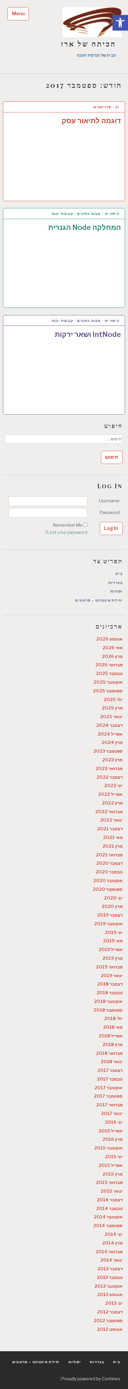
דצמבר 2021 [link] (110, 828)
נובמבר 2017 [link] (110, 1079)
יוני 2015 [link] (114, 1156)
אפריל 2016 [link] (111, 1131)
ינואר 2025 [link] (111, 716)
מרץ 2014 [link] (112, 1243)
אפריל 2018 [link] (111, 1036)
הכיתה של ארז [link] (88, 44)
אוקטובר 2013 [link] (108, 1286)
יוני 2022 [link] (113, 785)
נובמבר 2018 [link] (109, 992)
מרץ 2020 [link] (112, 906)
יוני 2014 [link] (113, 1234)
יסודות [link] (116, 591)
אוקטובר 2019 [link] (108, 923)
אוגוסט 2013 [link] (110, 1294)
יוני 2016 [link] (114, 1122)
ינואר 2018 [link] (112, 1061)
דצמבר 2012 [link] (110, 1312)
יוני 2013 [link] (114, 1303)
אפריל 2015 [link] (111, 1165)
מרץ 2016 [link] (112, 1139)
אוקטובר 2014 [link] (108, 1217)
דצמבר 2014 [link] (110, 1200)
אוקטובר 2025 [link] (108, 682)
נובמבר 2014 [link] (109, 1208)
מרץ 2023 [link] (112, 760)
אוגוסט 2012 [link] (110, 1329)
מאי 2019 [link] (113, 941)
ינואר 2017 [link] (112, 1113)
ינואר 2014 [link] (111, 1260)
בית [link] (119, 573)
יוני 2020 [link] (113, 898)
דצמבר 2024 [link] (109, 725)
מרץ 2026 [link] (112, 656)
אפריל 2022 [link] (110, 794)
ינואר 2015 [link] (112, 1191)
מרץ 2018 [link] (112, 1044)
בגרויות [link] (115, 582)
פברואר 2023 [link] (109, 768)
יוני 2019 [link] (114, 932)
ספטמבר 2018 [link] (108, 1010)
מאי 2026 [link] (112, 647)
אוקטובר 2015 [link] (108, 1148)
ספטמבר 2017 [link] (108, 1096)
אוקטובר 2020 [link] (108, 880)
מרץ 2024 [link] (112, 742)
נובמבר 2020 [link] (109, 872)
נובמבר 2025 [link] (109, 673)
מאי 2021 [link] (113, 837)
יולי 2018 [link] (113, 1018)
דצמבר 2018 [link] (110, 984)
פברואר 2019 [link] (109, 967)
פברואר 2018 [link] (109, 1053)
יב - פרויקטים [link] (106, 107)
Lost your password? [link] (66, 532)
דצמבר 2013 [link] (110, 1269)
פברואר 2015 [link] (109, 1182)
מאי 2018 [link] (113, 1027)
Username (109, 501)
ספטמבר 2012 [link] (108, 1320)
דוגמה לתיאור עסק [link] (91, 120)
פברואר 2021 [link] (109, 855)
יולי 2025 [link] (113, 699)
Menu (18, 13)
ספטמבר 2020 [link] (108, 889)
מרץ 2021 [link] (112, 846)
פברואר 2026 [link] (109, 665)
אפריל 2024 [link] (110, 734)
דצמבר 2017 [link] (110, 1070)
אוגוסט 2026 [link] (109, 639)
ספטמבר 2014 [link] (108, 1225)
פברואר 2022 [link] (109, 811)
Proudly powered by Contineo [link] (91, 1378)
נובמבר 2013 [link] (110, 1277)
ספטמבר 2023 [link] (108, 751)
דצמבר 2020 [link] (109, 863)
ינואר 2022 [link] (111, 820)
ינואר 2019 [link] (112, 975)
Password (110, 512)
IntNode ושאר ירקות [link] (88, 334)
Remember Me (67, 525)
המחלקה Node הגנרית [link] (84, 227)
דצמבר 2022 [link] (109, 777)
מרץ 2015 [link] (112, 1174)
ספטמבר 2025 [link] (108, 691)
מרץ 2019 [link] (112, 958)
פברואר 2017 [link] (109, 1105)
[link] (120, 23)
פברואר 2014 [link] (109, 1251)
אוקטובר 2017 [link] (108, 1087)
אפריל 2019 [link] (111, 949)
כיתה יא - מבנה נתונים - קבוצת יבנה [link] (85, 213)
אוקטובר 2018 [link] (108, 1001)
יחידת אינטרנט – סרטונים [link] (99, 600)
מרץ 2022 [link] (112, 803)
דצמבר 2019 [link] (110, 915)
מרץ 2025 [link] (112, 708)
